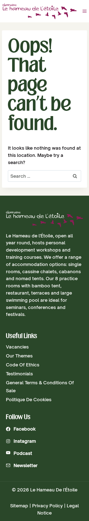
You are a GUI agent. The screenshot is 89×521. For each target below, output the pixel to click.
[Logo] (44, 219)
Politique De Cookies (28, 399)
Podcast (23, 453)
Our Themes (19, 355)
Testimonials (19, 373)
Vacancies (17, 346)
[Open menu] (84, 11)
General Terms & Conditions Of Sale (40, 386)
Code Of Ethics (22, 364)
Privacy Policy (47, 505)
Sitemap (19, 505)
